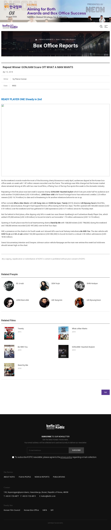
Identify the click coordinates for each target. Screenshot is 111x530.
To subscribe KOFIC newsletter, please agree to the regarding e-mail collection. (56, 457)
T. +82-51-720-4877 (11, 496)
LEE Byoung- (88, 203)
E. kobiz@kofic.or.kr (47, 496)
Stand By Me (55, 223)
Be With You (85, 231)
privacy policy (66, 457)
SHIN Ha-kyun (55, 203)
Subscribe (76, 450)
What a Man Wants (21, 203)
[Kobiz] (14, 26)
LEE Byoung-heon (94, 300)
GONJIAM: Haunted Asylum (62, 192)
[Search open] (101, 26)
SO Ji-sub (18, 234)
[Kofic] (6, 26)
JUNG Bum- (47, 194)
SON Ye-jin (5, 234)
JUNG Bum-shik (22, 300)
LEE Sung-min (39, 203)
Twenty (64, 203)
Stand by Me (23, 365)
